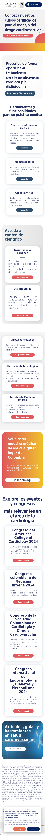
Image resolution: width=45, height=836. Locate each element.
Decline (33, 829)
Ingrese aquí (22, 277)
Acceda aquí (23, 561)
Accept (19, 829)
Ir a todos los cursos (18, 35)
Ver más (24, 148)
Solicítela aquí (22, 480)
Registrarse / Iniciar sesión (20, 93)
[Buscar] (22, 5)
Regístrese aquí (22, 355)
